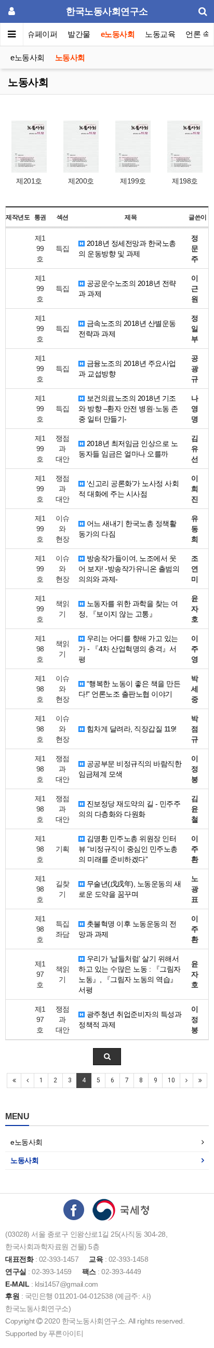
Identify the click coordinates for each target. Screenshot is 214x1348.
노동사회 (70, 57)
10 (171, 1080)
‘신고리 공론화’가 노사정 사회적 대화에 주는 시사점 (128, 488)
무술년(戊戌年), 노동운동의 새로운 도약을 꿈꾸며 (129, 889)
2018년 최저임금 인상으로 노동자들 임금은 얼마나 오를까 (128, 448)
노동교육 (160, 34)
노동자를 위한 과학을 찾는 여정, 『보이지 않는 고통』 (128, 608)
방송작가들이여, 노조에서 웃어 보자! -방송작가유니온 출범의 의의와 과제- (128, 568)
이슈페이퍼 (39, 34)
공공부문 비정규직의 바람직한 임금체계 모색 (129, 769)
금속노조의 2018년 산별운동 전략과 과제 (127, 328)
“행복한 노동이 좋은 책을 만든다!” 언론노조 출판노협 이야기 (129, 688)
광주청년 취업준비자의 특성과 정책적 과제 (129, 1019)
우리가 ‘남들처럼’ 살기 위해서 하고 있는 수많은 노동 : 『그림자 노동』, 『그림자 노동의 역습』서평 (129, 974)
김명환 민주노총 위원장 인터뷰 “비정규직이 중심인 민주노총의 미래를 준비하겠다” (128, 848)
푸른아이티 (66, 1333)
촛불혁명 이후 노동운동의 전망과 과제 (127, 929)
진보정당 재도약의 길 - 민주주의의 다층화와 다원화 (129, 809)
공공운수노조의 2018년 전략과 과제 (127, 288)
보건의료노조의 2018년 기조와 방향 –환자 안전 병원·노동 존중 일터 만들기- (128, 408)
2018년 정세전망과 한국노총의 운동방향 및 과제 (127, 248)
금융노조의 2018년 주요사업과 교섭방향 (127, 368)
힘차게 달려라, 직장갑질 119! (131, 729)
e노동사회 (118, 34)
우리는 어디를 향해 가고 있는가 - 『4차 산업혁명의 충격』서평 (128, 648)
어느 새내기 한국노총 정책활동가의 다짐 (127, 528)
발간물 (79, 34)
